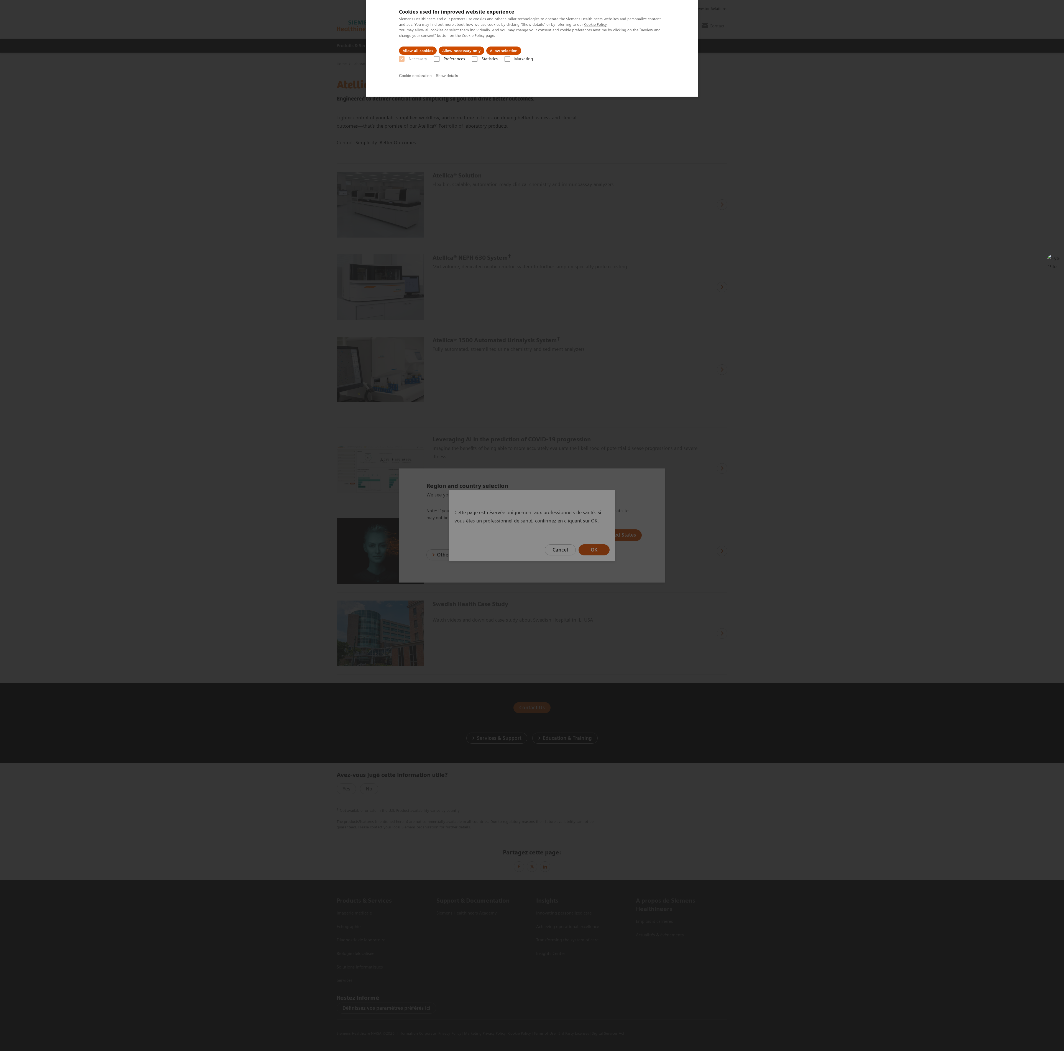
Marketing (523, 58)
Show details (447, 75)
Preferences (454, 58)
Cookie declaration (415, 75)
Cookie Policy (595, 24)
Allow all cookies (418, 50)
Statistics (490, 58)
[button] (1054, 261)
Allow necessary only (461, 50)
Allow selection (504, 50)
